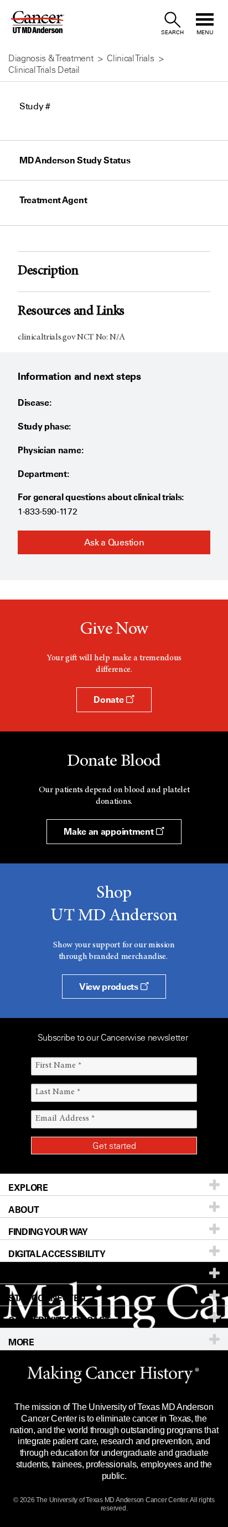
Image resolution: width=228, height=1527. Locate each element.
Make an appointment (110, 831)
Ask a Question (114, 542)
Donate (110, 699)
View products (110, 986)
